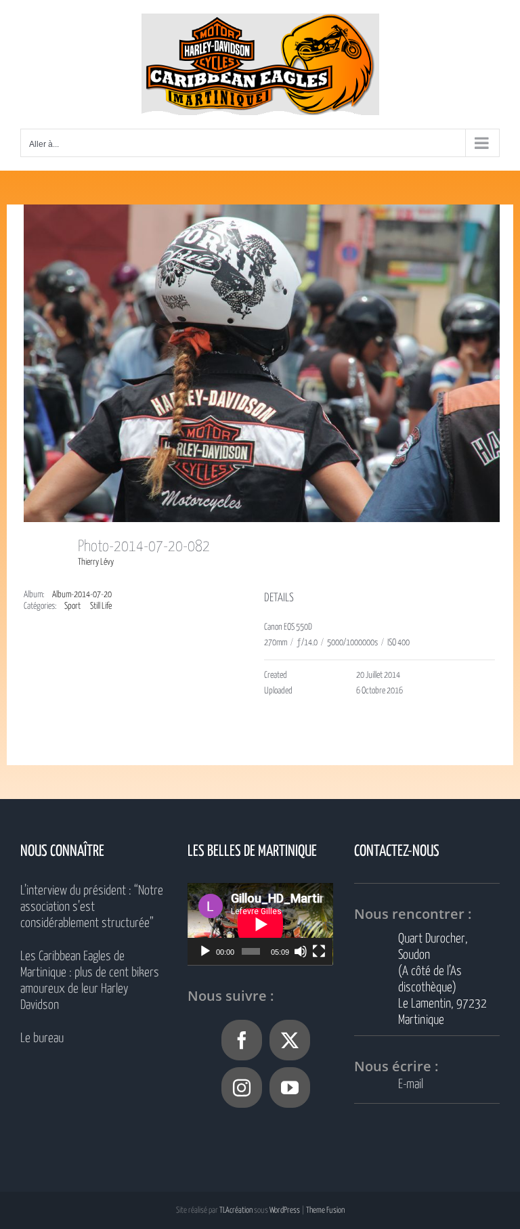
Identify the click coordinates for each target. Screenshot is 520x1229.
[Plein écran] (319, 951)
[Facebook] (241, 1040)
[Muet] (300, 951)
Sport (72, 606)
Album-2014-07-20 (82, 594)
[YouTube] (289, 1087)
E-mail (410, 1084)
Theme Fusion (325, 1210)
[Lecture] (205, 951)
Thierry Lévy (96, 562)
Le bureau (42, 1038)
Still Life (101, 606)
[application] (260, 924)
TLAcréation (236, 1210)
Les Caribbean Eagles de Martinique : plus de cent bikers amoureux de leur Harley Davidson (89, 981)
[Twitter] (289, 1040)
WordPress (284, 1210)
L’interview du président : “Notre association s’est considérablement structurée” (91, 907)
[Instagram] (241, 1087)
